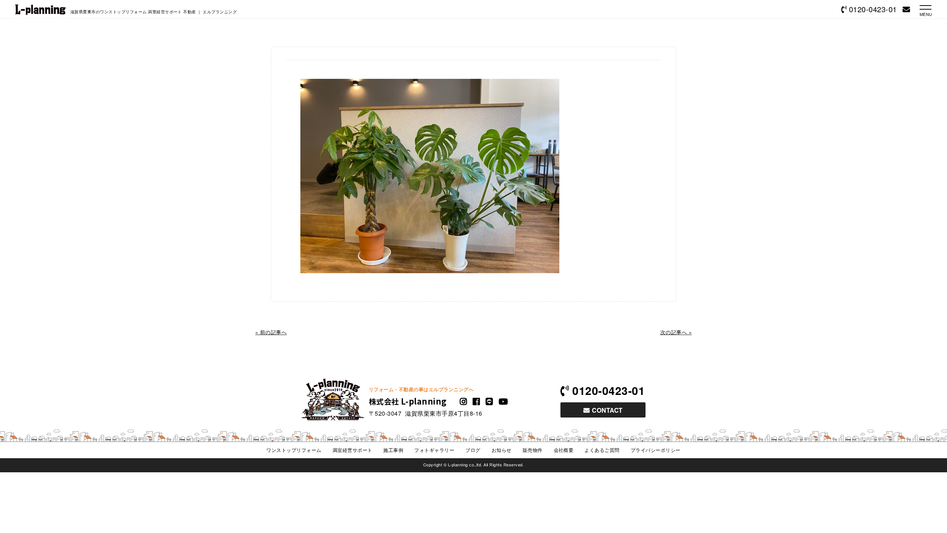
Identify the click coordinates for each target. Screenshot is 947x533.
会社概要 (564, 449)
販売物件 (533, 449)
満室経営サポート (353, 449)
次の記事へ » (676, 332)
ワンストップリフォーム (293, 449)
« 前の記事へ (271, 332)
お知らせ (502, 449)
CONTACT (606, 410)
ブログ (472, 449)
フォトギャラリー (434, 449)
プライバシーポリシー (656, 449)
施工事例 (393, 449)
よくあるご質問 (601, 449)
